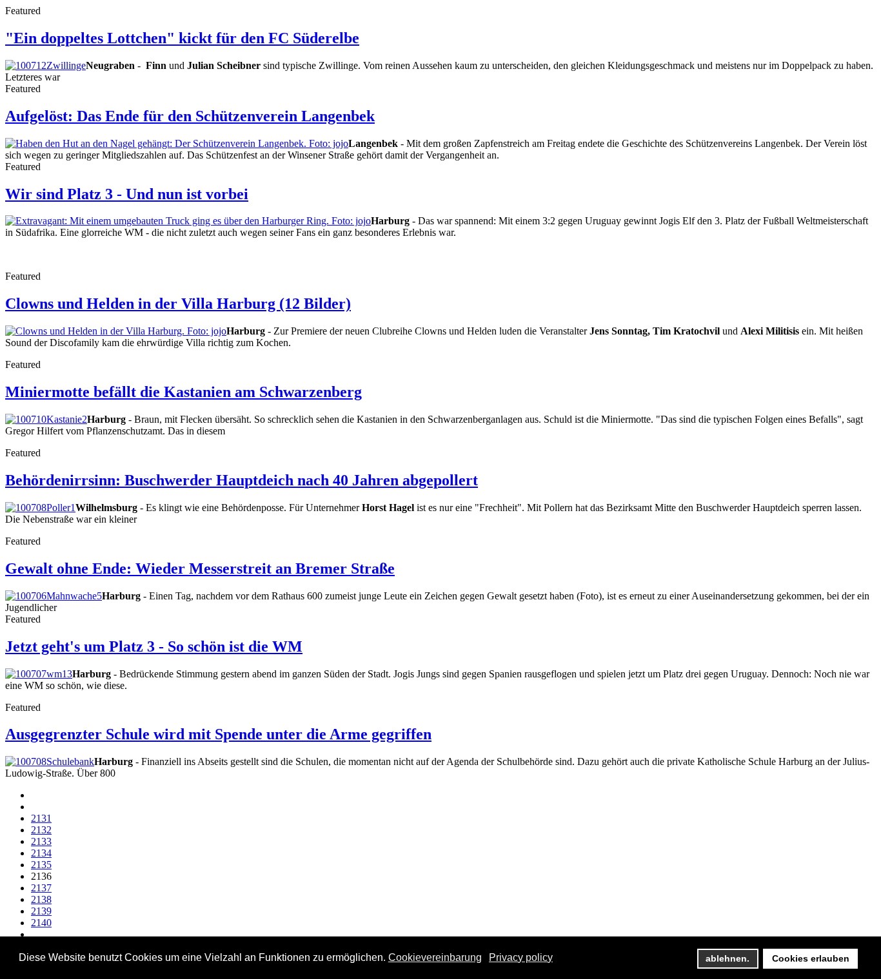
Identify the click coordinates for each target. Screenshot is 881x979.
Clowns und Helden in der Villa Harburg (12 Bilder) (178, 303)
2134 (41, 853)
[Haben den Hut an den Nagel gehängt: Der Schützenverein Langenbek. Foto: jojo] (176, 143)
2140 (41, 922)
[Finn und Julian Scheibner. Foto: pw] (45, 65)
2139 (41, 911)
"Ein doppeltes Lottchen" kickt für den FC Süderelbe (182, 38)
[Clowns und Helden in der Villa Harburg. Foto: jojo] (115, 330)
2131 (41, 818)
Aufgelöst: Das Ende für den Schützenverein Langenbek (190, 116)
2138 (41, 899)
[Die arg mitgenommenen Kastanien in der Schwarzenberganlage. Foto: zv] (46, 419)
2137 (41, 887)
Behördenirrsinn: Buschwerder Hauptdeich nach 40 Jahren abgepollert (241, 480)
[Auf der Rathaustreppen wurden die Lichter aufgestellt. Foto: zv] (53, 595)
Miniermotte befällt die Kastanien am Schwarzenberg (183, 391)
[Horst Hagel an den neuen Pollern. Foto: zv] (40, 507)
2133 (41, 841)
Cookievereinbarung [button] (435, 957)
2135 (41, 864)
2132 (41, 829)
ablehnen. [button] (727, 958)
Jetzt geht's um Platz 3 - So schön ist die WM (153, 646)
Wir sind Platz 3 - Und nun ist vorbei (126, 194)
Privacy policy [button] (521, 957)
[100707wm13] (38, 673)
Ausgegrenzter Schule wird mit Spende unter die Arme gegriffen (218, 734)
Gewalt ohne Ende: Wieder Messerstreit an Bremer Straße (200, 568)
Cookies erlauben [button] (810, 958)
